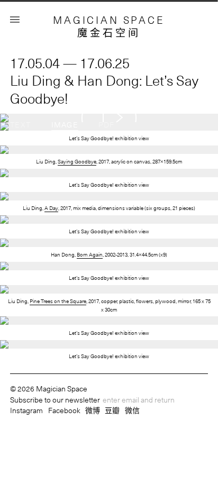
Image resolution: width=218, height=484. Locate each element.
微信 (132, 410)
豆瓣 (112, 410)
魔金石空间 (109, 32)
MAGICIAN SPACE (109, 20)
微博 (92, 410)
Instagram (26, 410)
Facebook (64, 410)
